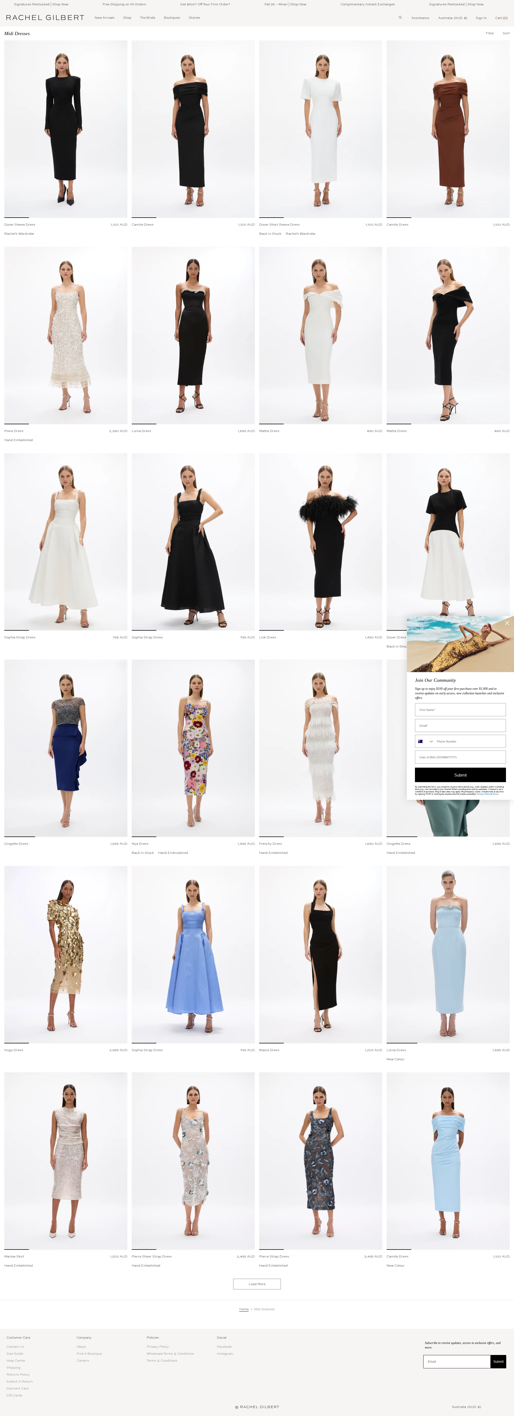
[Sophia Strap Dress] (65, 542)
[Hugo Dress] (65, 954)
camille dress (143, 224)
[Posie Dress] (65, 335)
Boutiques (172, 18)
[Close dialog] (507, 623)
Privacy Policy (158, 1347)
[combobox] (424, 741)
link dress (267, 637)
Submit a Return (19, 1381)
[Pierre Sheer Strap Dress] (193, 1161)
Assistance (420, 18)
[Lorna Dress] (193, 335)
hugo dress (13, 1050)
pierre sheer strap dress (152, 1256)
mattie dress (269, 431)
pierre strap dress (274, 1256)
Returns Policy (18, 1374)
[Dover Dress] (448, 542)
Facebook (224, 1347)
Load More (257, 1284)
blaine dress (269, 1050)
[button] (506, 33)
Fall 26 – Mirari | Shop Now (243, 4)
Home (244, 1309)
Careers (83, 1360)
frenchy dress (270, 844)
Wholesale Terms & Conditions (170, 1353)
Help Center (15, 1360)
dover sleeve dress (19, 224)
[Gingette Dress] (65, 748)
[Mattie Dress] (320, 335)
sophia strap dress (20, 637)
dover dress (396, 637)
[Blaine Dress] (320, 954)
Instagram (225, 1353)
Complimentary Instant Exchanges (325, 4)
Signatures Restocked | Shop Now (414, 4)
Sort (506, 33)
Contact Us (15, 1347)
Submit (498, 1362)
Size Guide (14, 1353)
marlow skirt (14, 1256)
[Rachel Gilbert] (45, 17)
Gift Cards (14, 1395)
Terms (495, 794)
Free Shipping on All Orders (82, 4)
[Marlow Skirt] (65, 1161)
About (81, 1347)
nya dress (140, 844)
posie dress (14, 431)
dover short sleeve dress (279, 224)
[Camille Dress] (193, 129)
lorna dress (141, 431)
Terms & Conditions (162, 1360)
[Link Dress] (320, 542)
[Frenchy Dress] (320, 748)
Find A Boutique (89, 1353)
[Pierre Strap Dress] (320, 1161)
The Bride (147, 18)
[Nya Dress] (193, 748)
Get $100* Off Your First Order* (163, 4)
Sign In (481, 18)
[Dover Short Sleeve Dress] (320, 129)
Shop (127, 18)
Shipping (13, 1367)
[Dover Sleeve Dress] (65, 129)
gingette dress (16, 844)
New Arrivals (105, 18)
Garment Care (17, 1388)
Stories (194, 18)
